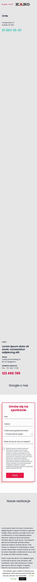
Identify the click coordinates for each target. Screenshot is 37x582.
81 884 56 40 (11, 30)
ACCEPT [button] (22, 579)
